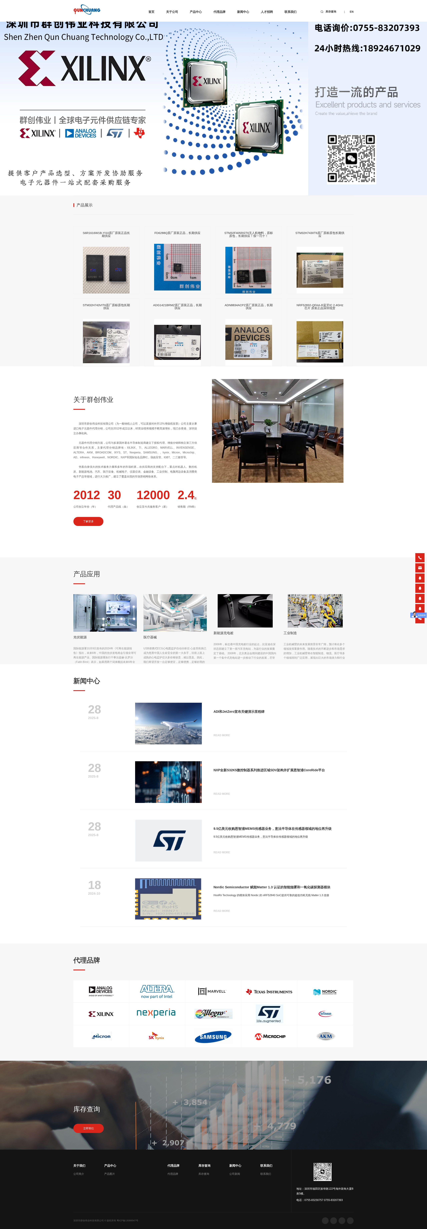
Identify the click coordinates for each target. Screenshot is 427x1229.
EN (352, 12)
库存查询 (331, 11)
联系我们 (291, 12)
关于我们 (79, 1165)
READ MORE (222, 735)
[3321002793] (419, 578)
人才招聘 (267, 12)
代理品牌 (220, 12)
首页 (151, 12)
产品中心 (196, 12)
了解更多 (88, 521)
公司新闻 (234, 1173)
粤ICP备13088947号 (127, 1220)
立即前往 (88, 1128)
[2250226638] (419, 608)
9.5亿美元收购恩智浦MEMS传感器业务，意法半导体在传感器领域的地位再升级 (273, 828)
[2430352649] (419, 588)
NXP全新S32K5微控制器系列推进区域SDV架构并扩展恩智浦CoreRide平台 (269, 770)
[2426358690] (419, 598)
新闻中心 (243, 12)
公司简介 (78, 1173)
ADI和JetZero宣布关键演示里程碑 (239, 711)
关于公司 (172, 12)
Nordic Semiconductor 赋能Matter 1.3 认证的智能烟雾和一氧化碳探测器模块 (272, 887)
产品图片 (109, 1173)
